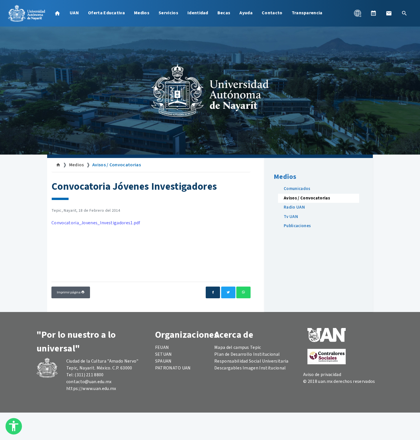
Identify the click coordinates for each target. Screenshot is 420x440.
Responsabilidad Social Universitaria (251, 361)
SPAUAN (163, 361)
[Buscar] (404, 13)
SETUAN (163, 354)
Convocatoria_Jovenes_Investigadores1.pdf (95, 223)
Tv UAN (291, 217)
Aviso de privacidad (322, 374)
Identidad (197, 13)
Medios (141, 13)
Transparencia (307, 13)
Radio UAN (294, 207)
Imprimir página (69, 292)
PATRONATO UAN (173, 368)
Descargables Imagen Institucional (250, 368)
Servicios (168, 13)
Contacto (272, 13)
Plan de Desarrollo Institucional (247, 354)
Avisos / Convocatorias (116, 165)
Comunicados (297, 189)
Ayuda (246, 13)
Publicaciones (297, 226)
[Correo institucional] (389, 13)
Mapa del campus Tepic (237, 347)
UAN (74, 13)
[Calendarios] (373, 13)
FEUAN (162, 347)
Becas (224, 13)
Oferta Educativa (106, 13)
